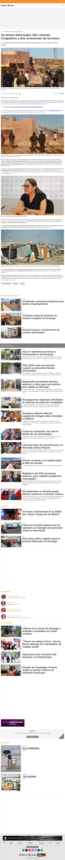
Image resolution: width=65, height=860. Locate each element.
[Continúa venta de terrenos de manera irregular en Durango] (11, 319)
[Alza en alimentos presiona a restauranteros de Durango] (11, 355)
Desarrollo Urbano (6, 283)
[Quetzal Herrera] (3, 603)
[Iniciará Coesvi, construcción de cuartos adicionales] (11, 332)
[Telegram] (11, 94)
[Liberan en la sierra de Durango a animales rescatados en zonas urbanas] (11, 631)
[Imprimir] (20, 94)
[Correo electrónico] (14, 94)
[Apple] (38, 850)
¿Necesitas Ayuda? (32, 847)
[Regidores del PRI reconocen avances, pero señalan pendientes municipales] (11, 479)
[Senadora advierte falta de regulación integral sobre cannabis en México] (11, 418)
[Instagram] (32, 850)
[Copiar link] (17, 94)
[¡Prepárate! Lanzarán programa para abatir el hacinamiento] (11, 304)
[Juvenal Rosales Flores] (3, 596)
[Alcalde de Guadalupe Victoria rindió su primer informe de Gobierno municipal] (11, 670)
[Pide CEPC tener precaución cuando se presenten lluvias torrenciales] (11, 369)
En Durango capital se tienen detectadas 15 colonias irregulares (27, 107)
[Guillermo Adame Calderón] (3, 616)
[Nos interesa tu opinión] (32, 838)
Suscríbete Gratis (32, 736)
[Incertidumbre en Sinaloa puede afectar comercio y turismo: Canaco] (11, 495)
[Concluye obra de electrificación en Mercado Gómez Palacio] (11, 449)
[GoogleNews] (35, 850)
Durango (15, 283)
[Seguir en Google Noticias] (63, 94)
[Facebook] (2, 94)
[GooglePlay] (41, 850)
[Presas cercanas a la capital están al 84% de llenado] (11, 463)
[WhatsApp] (8, 94)
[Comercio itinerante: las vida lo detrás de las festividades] (11, 435)
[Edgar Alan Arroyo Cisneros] (3, 610)
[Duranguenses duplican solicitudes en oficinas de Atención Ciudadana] (11, 403)
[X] (5, 94)
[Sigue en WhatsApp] (61, 94)
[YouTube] (29, 850)
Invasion (22, 283)
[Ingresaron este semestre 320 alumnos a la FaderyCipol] (11, 657)
